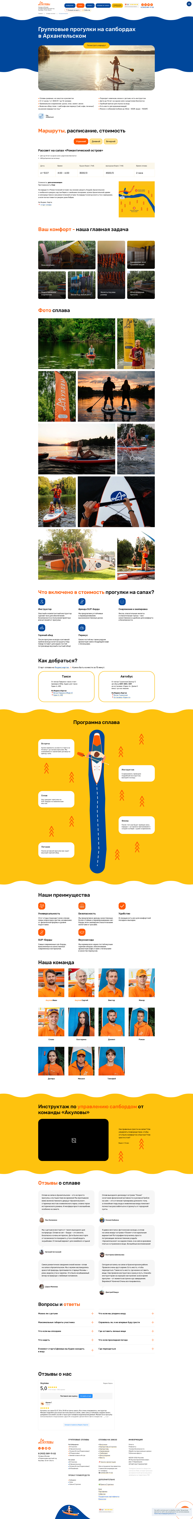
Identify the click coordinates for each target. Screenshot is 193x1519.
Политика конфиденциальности (165, 1513)
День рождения (105, 1455)
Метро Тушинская (121, 695)
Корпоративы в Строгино (108, 1447)
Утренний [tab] (81, 141)
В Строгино (73, 1447)
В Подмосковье (74, 1453)
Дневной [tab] (96, 141)
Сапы (71, 1482)
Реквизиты (132, 1447)
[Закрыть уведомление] (190, 1509)
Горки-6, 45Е (58, 695)
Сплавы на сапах (50, 13)
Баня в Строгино (107, 1484)
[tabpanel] (96, 150)
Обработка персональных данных (140, 1451)
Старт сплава (46, 205)
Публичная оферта (135, 1453)
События (102, 1494)
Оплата (131, 1444)
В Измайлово (73, 1468)
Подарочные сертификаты (109, 1497)
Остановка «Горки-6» (122, 697)
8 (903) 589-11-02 (47, 1453)
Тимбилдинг (104, 1453)
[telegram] (43, 1448)
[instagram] (49, 1448)
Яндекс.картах (62, 667)
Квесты (102, 1458)
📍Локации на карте (73, 10)
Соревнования (104, 1451)
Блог (100, 1489)
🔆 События (86, 10)
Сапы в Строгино (75, 1484)
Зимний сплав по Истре (77, 1455)
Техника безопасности (136, 1449)
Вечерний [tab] (110, 141)
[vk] (39, 1448)
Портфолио (103, 1492)
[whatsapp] (46, 1448)
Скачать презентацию (108, 1462)
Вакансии (102, 1499)
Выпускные (103, 1444)
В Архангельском (75, 1449)
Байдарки (72, 1480)
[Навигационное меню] (189, 4)
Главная (40, 13)
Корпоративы (104, 1449)
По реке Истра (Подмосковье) (79, 1451)
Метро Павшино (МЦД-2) (63, 693)
